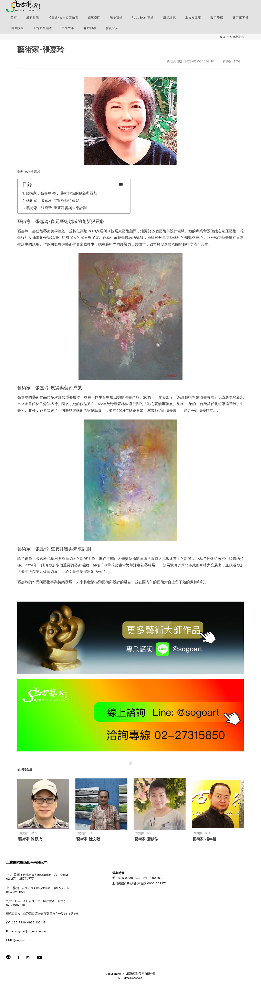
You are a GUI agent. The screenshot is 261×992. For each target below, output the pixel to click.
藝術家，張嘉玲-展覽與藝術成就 (52, 200)
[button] (63, 17)
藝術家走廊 (236, 36)
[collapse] (121, 185)
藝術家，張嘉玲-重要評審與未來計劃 (56, 208)
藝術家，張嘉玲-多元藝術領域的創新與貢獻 (61, 193)
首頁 (222, 36)
